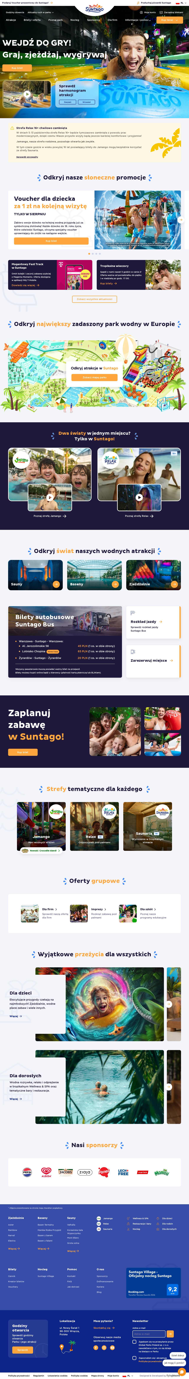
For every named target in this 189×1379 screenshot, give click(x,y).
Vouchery (13, 1287)
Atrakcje (11, 20)
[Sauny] (35, 575)
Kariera (100, 1287)
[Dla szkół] (143, 913)
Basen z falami (45, 1241)
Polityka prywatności (19, 1376)
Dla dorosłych (169, 1229)
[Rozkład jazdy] (152, 622)
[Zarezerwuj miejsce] (152, 661)
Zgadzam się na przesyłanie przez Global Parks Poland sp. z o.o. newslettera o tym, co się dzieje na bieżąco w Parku (156, 1347)
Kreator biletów (16, 1281)
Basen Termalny (46, 1225)
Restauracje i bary (142, 1224)
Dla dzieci (167, 1218)
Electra (11, 1241)
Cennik (11, 1276)
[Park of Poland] (94, 8)
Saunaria (107, 1229)
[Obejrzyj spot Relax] (139, 497)
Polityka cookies (79, 1376)
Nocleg (74, 20)
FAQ (69, 1281)
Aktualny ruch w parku (39, 12)
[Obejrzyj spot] (27, 94)
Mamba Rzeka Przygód (49, 1230)
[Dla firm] (45, 913)
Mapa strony (97, 1376)
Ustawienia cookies (57, 1376)
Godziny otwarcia (15, 12)
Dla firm (112, 20)
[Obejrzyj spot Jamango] (50, 497)
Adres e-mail (139, 1328)
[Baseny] (94, 575)
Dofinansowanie (105, 1281)
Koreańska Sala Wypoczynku (75, 1232)
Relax (106, 1224)
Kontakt (71, 1276)
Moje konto (113, 1376)
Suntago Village (46, 1276)
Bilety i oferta (32, 20)
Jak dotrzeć (73, 1287)
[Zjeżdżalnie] (153, 575)
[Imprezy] (94, 913)
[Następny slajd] (168, 1004)
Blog (99, 1292)
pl (182, 3)
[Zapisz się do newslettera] (170, 1333)
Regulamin (38, 1376)
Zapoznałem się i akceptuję (153, 1358)
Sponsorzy (93, 20)
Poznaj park (55, 20)
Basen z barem (45, 1235)
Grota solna (73, 1243)
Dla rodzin (167, 1224)
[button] (180, 219)
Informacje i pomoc (137, 20)
